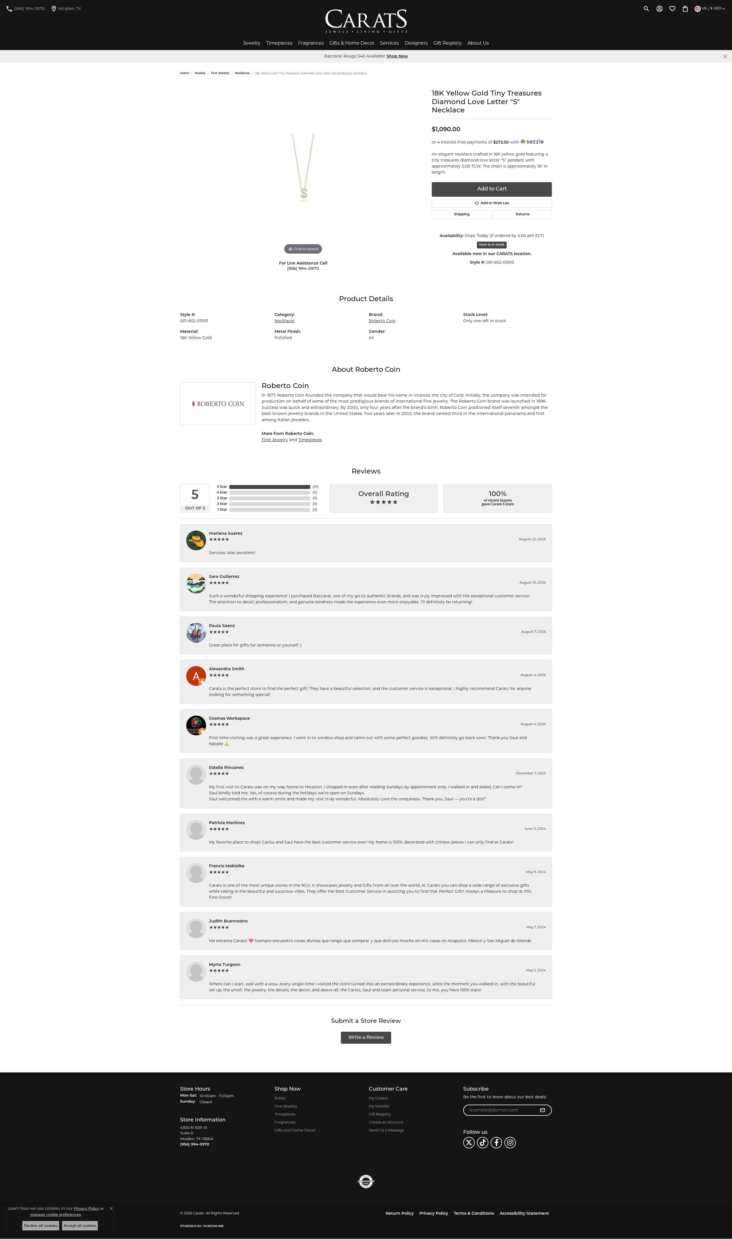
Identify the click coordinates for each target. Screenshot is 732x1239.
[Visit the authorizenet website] (366, 1181)
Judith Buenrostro (228, 921)
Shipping (462, 214)
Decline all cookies (40, 1225)
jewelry (200, 73)
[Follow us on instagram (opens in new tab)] (510, 1142)
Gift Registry (447, 43)
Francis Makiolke (226, 866)
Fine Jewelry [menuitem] (285, 1106)
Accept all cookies (80, 1225)
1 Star (222, 510)
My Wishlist (379, 1106)
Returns (523, 214)
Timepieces (279, 43)
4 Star (222, 492)
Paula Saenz (222, 626)
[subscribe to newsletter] (542, 1110)
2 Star (222, 504)
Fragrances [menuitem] (284, 1122)
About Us (478, 43)
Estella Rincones (226, 768)
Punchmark (213, 1226)
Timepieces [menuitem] (284, 1114)
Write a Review (366, 1037)
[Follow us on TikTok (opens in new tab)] (482, 1142)
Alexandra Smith (226, 669)
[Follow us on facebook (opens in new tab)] (496, 1142)
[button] (646, 8)
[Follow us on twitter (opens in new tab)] (469, 1142)
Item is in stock (491, 244)
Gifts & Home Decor (351, 43)
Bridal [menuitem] (279, 1098)
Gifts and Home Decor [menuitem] (294, 1130)
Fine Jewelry (220, 73)
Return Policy (400, 1214)
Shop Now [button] (397, 56)
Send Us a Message (386, 1130)
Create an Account (386, 1122)
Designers (416, 43)
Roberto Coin (382, 320)
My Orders (378, 1098)
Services (389, 43)
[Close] (725, 56)
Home (184, 73)
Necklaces (242, 73)
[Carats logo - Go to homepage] (366, 21)
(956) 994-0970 (303, 269)
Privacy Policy (433, 1214)
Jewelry (251, 43)
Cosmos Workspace (229, 719)
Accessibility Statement (524, 1214)
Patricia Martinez (227, 823)
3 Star (222, 498)
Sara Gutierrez (224, 577)
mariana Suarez (225, 534)
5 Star (222, 487)
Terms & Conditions (474, 1214)
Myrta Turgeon (224, 965)
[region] (303, 170)
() (316, 487)
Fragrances (311, 43)
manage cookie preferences (55, 1214)
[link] (25, 8)
